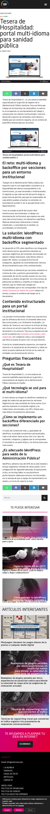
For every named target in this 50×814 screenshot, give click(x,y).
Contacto (8, 780)
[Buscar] (45, 498)
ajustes (21, 805)
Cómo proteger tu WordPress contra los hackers (24, 602)
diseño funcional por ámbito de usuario (18, 291)
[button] (46, 4)
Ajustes (30, 810)
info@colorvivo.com (15, 762)
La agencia (9, 768)
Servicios (8, 771)
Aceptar (7, 810)
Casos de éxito (11, 774)
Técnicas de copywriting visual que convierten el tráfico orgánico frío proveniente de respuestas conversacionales (25, 721)
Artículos (8, 777)
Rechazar (19, 810)
